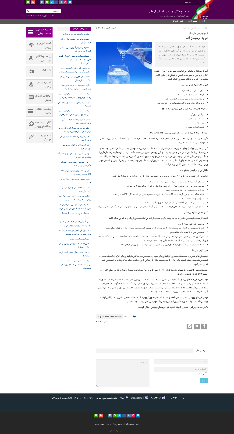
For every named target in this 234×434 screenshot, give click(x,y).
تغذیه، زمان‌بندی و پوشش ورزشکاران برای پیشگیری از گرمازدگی (75, 78)
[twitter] (52, 2)
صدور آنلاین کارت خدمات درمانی (43, 31)
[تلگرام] (70, 2)
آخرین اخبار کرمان (80, 29)
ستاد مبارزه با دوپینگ (45, 137)
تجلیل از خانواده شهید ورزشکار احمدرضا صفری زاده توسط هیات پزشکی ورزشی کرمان (75, 206)
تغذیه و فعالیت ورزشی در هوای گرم (76, 34)
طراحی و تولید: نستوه (117, 430)
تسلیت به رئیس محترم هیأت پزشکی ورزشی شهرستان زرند (76, 121)
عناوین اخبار (192, 21)
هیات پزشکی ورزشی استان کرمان (169, 13)
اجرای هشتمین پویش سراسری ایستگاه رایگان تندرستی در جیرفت (76, 163)
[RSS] (33, 2)
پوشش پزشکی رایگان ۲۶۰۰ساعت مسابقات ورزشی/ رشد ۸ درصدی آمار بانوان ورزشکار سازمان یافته (75, 264)
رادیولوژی (46, 70)
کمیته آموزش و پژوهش (44, 45)
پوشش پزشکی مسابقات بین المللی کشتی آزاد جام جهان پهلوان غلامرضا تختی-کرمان (75, 95)
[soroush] (42, 2)
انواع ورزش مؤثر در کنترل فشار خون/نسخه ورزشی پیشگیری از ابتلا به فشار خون (75, 198)
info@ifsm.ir (137, 398)
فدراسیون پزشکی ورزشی (200, 12)
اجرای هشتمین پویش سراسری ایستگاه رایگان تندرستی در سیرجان (76, 172)
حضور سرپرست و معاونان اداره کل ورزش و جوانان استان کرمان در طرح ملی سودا (75, 129)
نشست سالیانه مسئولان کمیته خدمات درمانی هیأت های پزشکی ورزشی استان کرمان (74, 70)
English (188, 2)
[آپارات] (65, 2)
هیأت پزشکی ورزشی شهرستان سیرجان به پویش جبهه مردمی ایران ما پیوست (75, 232)
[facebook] (56, 2)
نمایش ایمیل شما (198, 374)
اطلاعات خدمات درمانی (43, 98)
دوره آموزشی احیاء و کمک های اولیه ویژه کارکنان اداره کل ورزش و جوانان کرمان (75, 223)
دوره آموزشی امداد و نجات (79, 239)
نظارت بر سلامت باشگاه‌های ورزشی (43, 124)
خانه (203, 21)
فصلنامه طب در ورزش (43, 85)
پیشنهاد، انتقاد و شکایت (43, 111)
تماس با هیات (178, 21)
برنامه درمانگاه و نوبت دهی (43, 58)
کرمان (184, 28)
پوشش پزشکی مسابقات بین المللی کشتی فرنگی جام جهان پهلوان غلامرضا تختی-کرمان (75, 112)
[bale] (47, 2)
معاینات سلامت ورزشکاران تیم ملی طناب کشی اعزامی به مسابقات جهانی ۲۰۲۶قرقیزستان (75, 59)
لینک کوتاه (128, 316)
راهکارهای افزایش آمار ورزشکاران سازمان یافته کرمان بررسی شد (75, 49)
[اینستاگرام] (61, 2)
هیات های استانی (197, 28)
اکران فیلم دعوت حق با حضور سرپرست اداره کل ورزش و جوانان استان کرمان (76, 87)
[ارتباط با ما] (28, 2)
